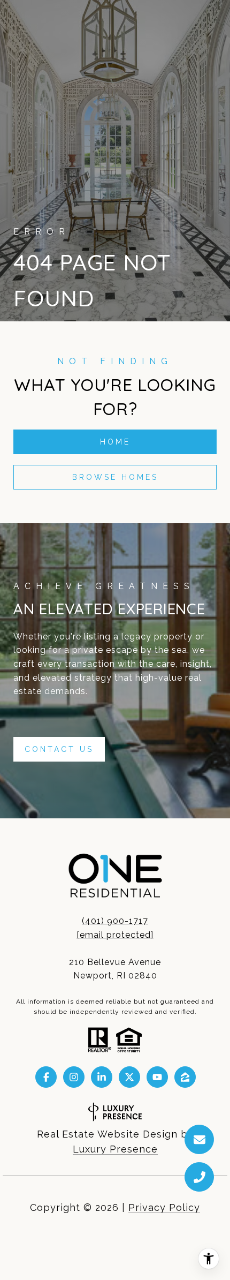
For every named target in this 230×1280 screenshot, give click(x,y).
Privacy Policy (164, 1207)
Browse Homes (115, 477)
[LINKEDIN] (101, 1077)
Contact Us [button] (59, 749)
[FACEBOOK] (46, 1077)
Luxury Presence (115, 1149)
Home (115, 442)
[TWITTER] (129, 1077)
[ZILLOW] (185, 1077)
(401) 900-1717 (115, 921)
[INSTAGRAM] (74, 1077)
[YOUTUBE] (157, 1077)
